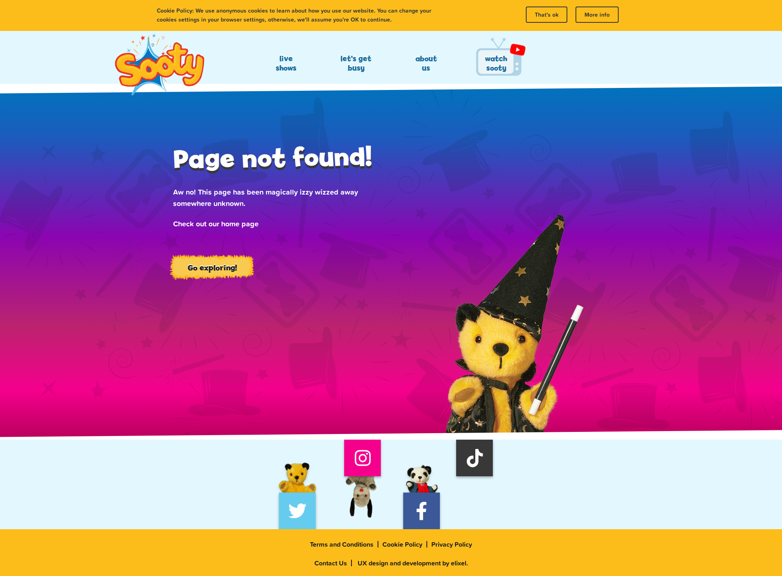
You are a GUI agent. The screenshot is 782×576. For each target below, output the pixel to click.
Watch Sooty (496, 63)
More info (597, 15)
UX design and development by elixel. (413, 563)
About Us (426, 63)
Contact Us (330, 563)
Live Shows (286, 63)
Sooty (159, 65)
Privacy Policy (451, 544)
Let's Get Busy (355, 63)
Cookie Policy (402, 544)
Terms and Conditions (341, 544)
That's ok (546, 15)
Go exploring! (212, 267)
